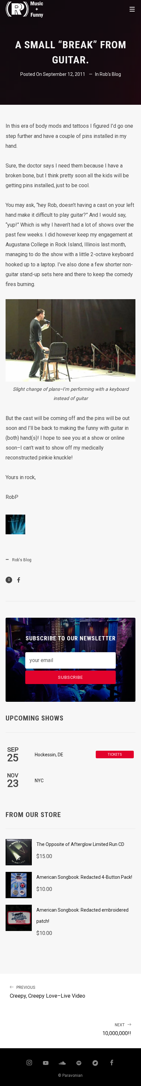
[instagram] (29, 1063)
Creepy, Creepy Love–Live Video (47, 992)
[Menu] (132, 9)
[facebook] (111, 1063)
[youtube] (46, 1066)
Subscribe (70, 677)
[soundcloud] (62, 1063)
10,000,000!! (116, 1030)
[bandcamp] (95, 1063)
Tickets (115, 754)
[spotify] (78, 1063)
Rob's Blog (110, 74)
